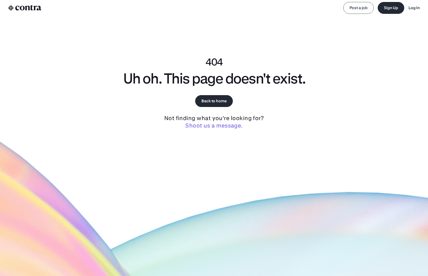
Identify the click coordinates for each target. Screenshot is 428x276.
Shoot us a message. (214, 125)
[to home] (25, 8)
